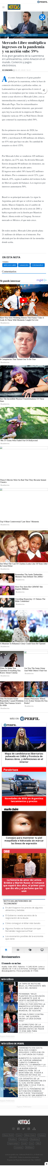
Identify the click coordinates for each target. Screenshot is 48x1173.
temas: (5, 262)
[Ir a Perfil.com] (42, 2)
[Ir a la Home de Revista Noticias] (13, 7)
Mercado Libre (10, 265)
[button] (44, 90)
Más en (14, 718)
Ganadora (23, 265)
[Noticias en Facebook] (18, 1128)
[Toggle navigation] (4, 7)
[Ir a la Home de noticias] (24, 1122)
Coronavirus (37, 265)
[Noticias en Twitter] (23, 1128)
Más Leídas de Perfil (12, 1043)
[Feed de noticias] (29, 1128)
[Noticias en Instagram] (13, 1128)
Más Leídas (7, 979)
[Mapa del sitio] (34, 1128)
